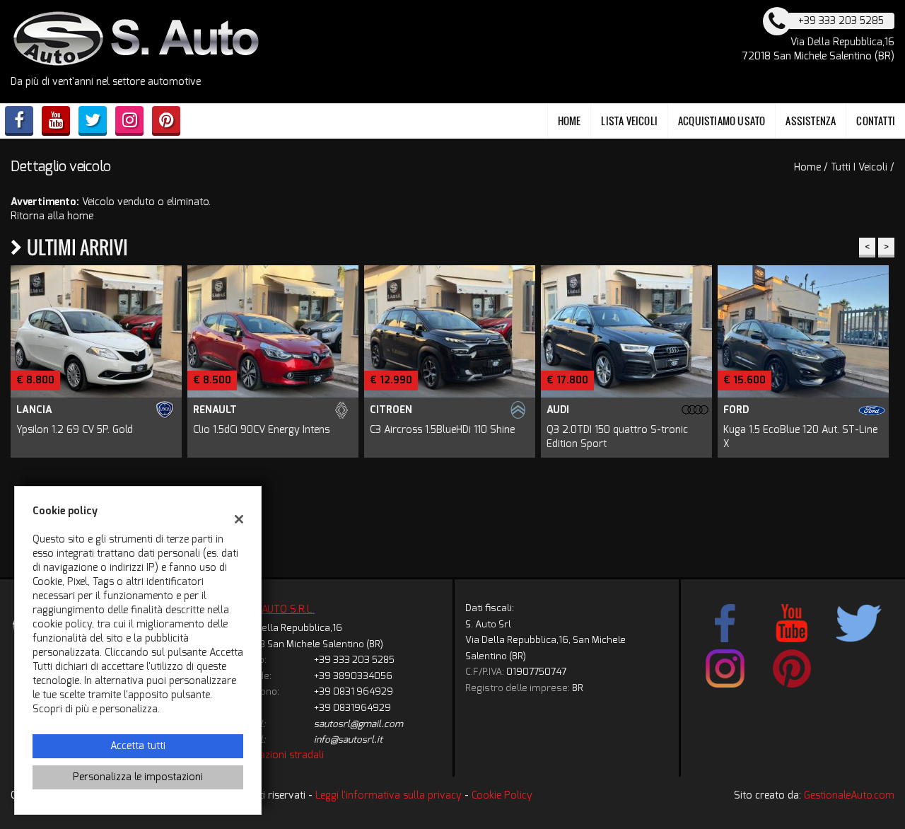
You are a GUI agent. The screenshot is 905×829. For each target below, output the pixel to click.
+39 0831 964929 (353, 691)
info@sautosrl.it (348, 740)
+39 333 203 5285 (354, 660)
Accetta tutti (137, 746)
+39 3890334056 (353, 676)
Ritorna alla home (52, 216)
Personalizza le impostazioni (138, 777)
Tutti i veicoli (859, 167)
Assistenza (811, 120)
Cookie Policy (502, 795)
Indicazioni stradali (281, 755)
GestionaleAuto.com (849, 795)
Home (569, 120)
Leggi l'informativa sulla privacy (388, 795)
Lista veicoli (629, 120)
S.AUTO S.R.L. (284, 609)
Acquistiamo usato (721, 120)
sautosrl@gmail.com (358, 724)
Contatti (875, 120)
